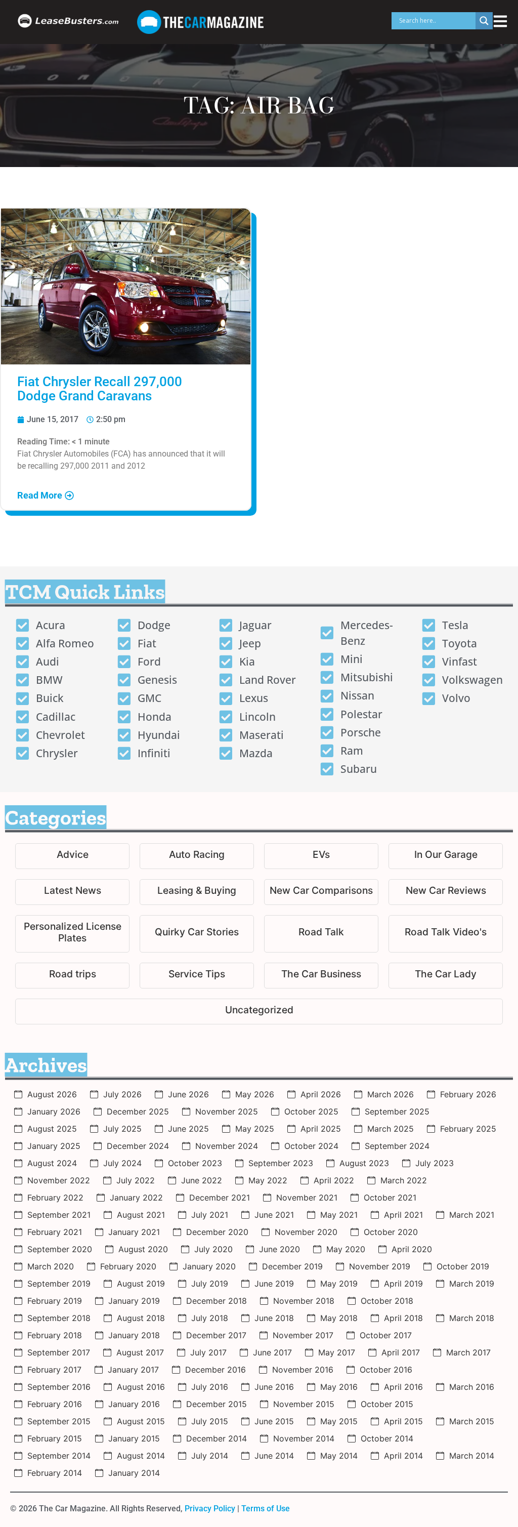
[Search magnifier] (484, 20)
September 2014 (59, 1456)
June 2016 (274, 1387)
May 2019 (339, 1283)
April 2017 (400, 1352)
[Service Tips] (196, 975)
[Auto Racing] (196, 856)
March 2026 (390, 1094)
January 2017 (133, 1370)
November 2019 (379, 1266)
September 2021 (59, 1215)
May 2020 (345, 1249)
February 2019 (54, 1301)
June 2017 (272, 1352)
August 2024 (52, 1163)
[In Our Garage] (445, 856)
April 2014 (403, 1456)
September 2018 (59, 1318)
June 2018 (274, 1318)
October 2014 (387, 1438)
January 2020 (209, 1266)
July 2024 (122, 1163)
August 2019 (141, 1283)
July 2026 (122, 1094)
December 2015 (216, 1404)
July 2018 (209, 1318)
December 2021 (219, 1197)
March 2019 (471, 1283)
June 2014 (274, 1456)
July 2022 (135, 1180)
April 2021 (403, 1215)
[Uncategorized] (259, 1011)
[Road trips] (72, 975)
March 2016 (471, 1387)
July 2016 (209, 1387)
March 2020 (50, 1266)
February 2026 (468, 1094)
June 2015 (274, 1421)
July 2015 (209, 1421)
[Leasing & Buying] (196, 892)
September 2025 (397, 1111)
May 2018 (339, 1318)
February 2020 (128, 1266)
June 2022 (201, 1180)
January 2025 (53, 1146)
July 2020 (213, 1249)
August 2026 (52, 1094)
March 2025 (390, 1129)
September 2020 (59, 1249)
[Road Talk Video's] (445, 934)
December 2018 (216, 1301)
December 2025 (138, 1111)
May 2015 (339, 1421)
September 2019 (59, 1283)
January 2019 (134, 1301)
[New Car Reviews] (445, 892)
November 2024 (226, 1146)
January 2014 (134, 1473)
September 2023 (280, 1163)
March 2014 (471, 1456)
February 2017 (54, 1370)
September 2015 (59, 1421)
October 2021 (390, 1197)
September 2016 (59, 1387)
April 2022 (334, 1180)
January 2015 (134, 1438)
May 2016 (339, 1387)
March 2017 (468, 1352)
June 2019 (274, 1283)
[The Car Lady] (445, 975)
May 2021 (339, 1215)
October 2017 (386, 1335)
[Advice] (72, 856)
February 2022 (55, 1197)
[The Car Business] (321, 975)
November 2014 (303, 1438)
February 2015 (54, 1438)
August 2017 (140, 1352)
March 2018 (471, 1318)
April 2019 (403, 1283)
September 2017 (58, 1352)
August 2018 (141, 1318)
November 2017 (303, 1335)
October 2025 (311, 1111)
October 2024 (311, 1146)
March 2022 (403, 1180)
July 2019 (209, 1283)
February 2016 (54, 1404)
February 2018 (54, 1335)
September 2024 (397, 1146)
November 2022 (58, 1180)
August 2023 (364, 1163)
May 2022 (267, 1180)
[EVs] (321, 856)
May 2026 (254, 1094)
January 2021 (134, 1232)
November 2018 (303, 1301)
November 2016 (302, 1370)
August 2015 (141, 1421)
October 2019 (463, 1266)
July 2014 (209, 1456)
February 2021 (54, 1232)
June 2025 (188, 1129)
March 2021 (471, 1215)
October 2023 (195, 1163)
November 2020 (306, 1232)
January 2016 (134, 1404)
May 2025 (254, 1129)
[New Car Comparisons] (321, 892)
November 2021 (306, 1197)
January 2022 (136, 1197)
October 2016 (386, 1370)
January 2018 (134, 1335)
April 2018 (403, 1318)
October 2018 (387, 1301)
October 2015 (387, 1404)
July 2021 (209, 1215)
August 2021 (141, 1215)
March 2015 (471, 1421)
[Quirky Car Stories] (196, 934)
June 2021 (274, 1215)
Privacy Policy (210, 1508)
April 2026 (320, 1094)
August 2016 (141, 1387)
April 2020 (412, 1249)
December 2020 (217, 1232)
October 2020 (391, 1232)
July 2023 (434, 1163)
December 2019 (292, 1266)
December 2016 (215, 1370)
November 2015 (303, 1404)
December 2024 (138, 1146)
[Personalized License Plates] (72, 934)
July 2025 (122, 1129)
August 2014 (141, 1456)
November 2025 (226, 1111)
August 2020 (143, 1249)
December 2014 (216, 1438)
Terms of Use (265, 1508)
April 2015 (403, 1421)
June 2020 (279, 1249)
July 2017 (208, 1352)
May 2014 (339, 1456)
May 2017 (336, 1352)
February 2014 (54, 1473)
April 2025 (320, 1129)
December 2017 (216, 1335)
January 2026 (53, 1111)
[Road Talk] (321, 934)
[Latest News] (72, 892)
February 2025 (468, 1129)
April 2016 (403, 1387)
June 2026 (188, 1094)
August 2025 (52, 1129)
